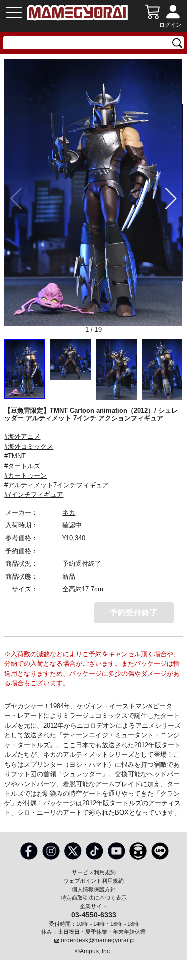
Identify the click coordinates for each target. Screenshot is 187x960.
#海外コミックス (28, 446)
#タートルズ (22, 466)
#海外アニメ (22, 436)
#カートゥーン (25, 475)
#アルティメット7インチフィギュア (56, 485)
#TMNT (15, 456)
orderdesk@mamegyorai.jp (98, 940)
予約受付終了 (134, 612)
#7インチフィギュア (33, 494)
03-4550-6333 (93, 914)
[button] (171, 199)
